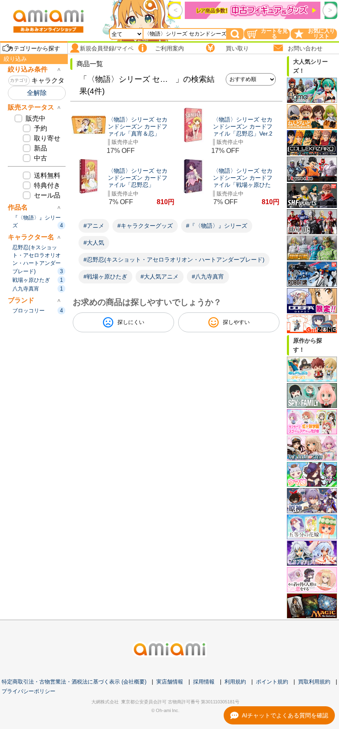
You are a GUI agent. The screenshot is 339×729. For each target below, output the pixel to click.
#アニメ (94, 225)
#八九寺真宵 (208, 276)
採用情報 (204, 682)
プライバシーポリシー (28, 691)
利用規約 (235, 682)
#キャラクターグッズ (145, 225)
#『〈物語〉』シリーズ (216, 225)
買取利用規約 (314, 682)
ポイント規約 (272, 682)
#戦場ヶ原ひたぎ (105, 276)
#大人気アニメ (160, 276)
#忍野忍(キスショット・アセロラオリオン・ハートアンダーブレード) (174, 259)
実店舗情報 (169, 682)
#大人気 (94, 242)
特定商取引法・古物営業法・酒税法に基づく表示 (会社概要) (74, 682)
